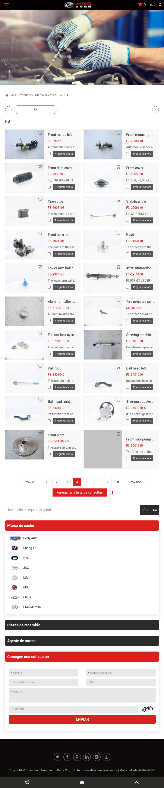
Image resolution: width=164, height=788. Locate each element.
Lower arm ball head (63, 268)
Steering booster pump (143, 402)
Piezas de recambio (23, 625)
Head (130, 235)
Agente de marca (21, 641)
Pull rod (54, 368)
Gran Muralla (32, 607)
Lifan (26, 577)
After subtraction (139, 268)
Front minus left (60, 135)
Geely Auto (30, 538)
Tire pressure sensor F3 (144, 302)
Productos (26, 95)
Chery (27, 597)
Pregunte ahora (64, 153)
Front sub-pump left (141, 439)
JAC (26, 567)
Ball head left (136, 368)
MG (25, 587)
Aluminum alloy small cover (69, 302)
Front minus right (139, 135)
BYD (61, 95)
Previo (29, 482)
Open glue (55, 201)
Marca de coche (45, 95)
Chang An (29, 548)
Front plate (56, 435)
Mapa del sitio (129, 770)
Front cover (135, 168)
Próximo (134, 482)
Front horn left (58, 235)
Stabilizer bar (136, 201)
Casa (12, 95)
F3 (35, 109)
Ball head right (59, 402)
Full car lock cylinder (63, 335)
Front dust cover (60, 168)
